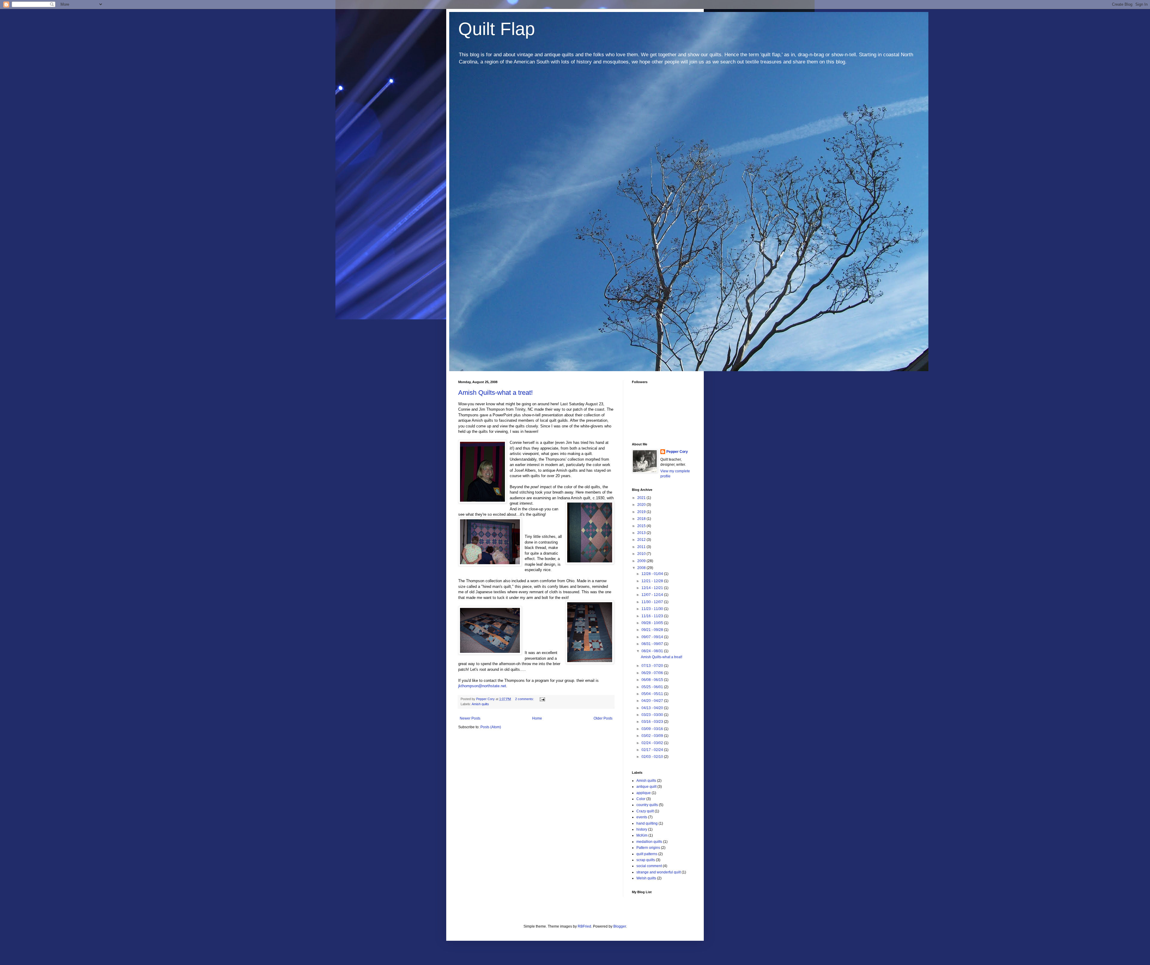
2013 (642, 533)
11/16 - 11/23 (652, 616)
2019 (642, 512)
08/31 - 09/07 (652, 644)
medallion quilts (649, 842)
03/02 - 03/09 (652, 736)
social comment (649, 866)
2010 (642, 554)
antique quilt (646, 787)
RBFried (584, 926)
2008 (642, 568)
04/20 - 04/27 (652, 701)
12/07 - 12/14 (652, 595)
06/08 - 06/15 (652, 680)
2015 (642, 526)
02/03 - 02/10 (652, 757)
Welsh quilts (646, 878)
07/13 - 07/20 (652, 666)
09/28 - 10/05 (652, 623)
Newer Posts (470, 718)
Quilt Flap (496, 29)
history (641, 829)
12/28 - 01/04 (652, 574)
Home (537, 718)
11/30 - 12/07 (652, 602)
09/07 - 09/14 (652, 637)
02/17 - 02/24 (652, 750)
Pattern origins (648, 848)
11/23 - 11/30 (652, 609)
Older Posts (603, 718)
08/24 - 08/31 (652, 651)
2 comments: (525, 699)
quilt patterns (646, 854)
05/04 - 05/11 (652, 694)
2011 (642, 547)
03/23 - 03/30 (652, 715)
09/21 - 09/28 (652, 630)
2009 (642, 561)
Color (640, 799)
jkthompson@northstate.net (482, 686)
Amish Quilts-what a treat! (495, 392)
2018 (642, 519)
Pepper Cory (677, 452)
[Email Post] (542, 699)
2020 (642, 505)
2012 (642, 540)
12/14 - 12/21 (652, 588)
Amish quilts (480, 704)
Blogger (619, 926)
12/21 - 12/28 (652, 581)
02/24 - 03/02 (652, 743)
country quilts (647, 805)
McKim (641, 835)
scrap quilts (645, 860)
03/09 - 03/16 (652, 729)
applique (643, 793)
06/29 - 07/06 (652, 673)
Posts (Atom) (490, 727)
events (641, 817)
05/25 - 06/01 (652, 687)
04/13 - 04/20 (652, 708)
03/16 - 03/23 (652, 722)
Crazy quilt (645, 811)
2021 (642, 498)
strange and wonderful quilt (658, 872)
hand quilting (647, 823)
